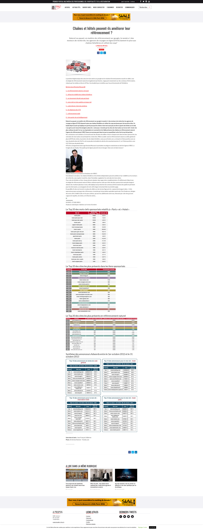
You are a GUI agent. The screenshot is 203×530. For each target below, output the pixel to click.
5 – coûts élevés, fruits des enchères (76, 106)
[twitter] (101, 52)
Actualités (76, 7)
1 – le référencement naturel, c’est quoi (77, 90)
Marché (101, 49)
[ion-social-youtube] (149, 1)
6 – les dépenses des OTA (73, 110)
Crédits (88, 522)
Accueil (67, 7)
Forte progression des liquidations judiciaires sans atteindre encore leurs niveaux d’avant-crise (75, 485)
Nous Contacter (98, 7)
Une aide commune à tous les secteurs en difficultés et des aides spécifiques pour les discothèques (125, 485)
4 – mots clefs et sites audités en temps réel (78, 102)
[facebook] (98, 52)
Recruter (119, 7)
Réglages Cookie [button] (142, 527)
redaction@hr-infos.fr (58, 522)
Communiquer (129, 7)
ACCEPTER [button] (152, 527)
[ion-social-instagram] (146, 1)
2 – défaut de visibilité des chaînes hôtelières (79, 94)
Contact (88, 516)
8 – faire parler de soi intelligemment (76, 117)
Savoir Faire (86, 7)
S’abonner (110, 7)
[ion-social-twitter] (143, 1)
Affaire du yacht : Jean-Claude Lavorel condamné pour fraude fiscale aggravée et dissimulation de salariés (100, 485)
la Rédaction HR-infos (102, 46)
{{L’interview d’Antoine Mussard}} (75, 87)
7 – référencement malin (73, 113)
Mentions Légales (90, 524)
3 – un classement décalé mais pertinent (77, 98)
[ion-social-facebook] (141, 1)
